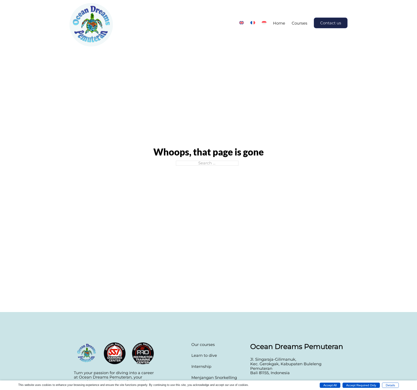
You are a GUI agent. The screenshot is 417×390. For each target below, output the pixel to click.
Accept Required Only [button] (361, 385)
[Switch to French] (252, 22)
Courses (299, 23)
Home (279, 23)
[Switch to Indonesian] (264, 22)
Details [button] (390, 385)
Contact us (330, 23)
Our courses (203, 344)
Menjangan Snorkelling (214, 377)
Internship (201, 366)
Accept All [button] (330, 385)
